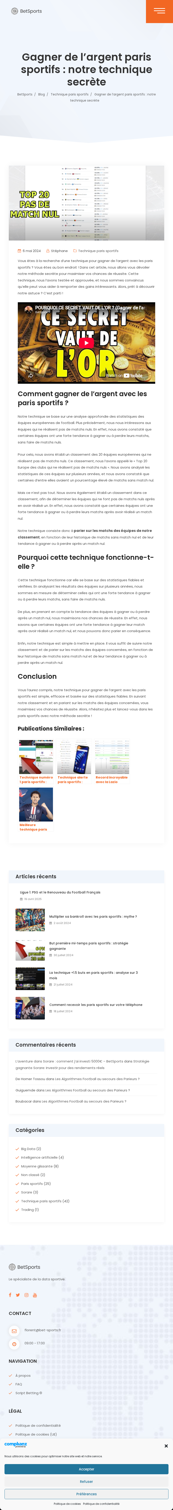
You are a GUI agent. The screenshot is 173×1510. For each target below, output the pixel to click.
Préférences (86, 1494)
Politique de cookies (67, 1504)
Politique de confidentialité (101, 1504)
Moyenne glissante (37, 1166)
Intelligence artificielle (39, 1157)
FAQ (19, 1384)
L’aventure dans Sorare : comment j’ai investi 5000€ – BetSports (69, 1061)
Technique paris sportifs (98, 250)
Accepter (86, 1469)
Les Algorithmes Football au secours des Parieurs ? (97, 1079)
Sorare (26, 1192)
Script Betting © (29, 1393)
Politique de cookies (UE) (36, 1434)
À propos (23, 1375)
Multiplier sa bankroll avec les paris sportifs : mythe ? (93, 916)
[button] (166, 1446)
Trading (27, 1209)
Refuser (86, 1481)
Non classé (30, 1174)
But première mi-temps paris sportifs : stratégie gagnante (88, 946)
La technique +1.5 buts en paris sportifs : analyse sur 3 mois (93, 975)
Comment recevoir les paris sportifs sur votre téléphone (95, 1005)
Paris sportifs (32, 1183)
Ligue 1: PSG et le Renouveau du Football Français (60, 892)
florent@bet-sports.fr (43, 1330)
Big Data (28, 1148)
